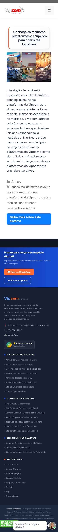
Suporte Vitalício (13, 478)
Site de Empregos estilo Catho (20, 387)
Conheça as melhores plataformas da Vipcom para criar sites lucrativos (29, 38)
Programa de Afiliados (16, 482)
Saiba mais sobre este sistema (25, 219)
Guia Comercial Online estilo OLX (21, 382)
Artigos (16, 181)
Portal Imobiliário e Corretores (19, 364)
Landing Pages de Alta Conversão (21, 426)
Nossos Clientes (13, 469)
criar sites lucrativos (25, 187)
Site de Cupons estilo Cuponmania (22, 417)
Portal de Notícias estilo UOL (19, 378)
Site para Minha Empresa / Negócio (22, 431)
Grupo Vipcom (12, 496)
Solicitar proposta (18, 280)
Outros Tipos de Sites (16, 391)
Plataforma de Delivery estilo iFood (22, 408)
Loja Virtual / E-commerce (18, 404)
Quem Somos (12, 464)
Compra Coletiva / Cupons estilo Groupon (25, 413)
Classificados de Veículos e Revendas (23, 369)
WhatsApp (13, 335)
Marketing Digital (13, 473)
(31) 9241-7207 (15, 330)
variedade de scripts (21, 208)
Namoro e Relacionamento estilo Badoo (24, 443)
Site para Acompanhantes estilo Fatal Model (26, 452)
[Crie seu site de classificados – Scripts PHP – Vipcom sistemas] (14, 10)
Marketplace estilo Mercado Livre (21, 373)
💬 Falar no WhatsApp (19, 272)
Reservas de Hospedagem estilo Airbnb (24, 422)
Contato (9, 487)
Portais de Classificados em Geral (21, 360)
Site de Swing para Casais (17, 447)
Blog (8, 491)
